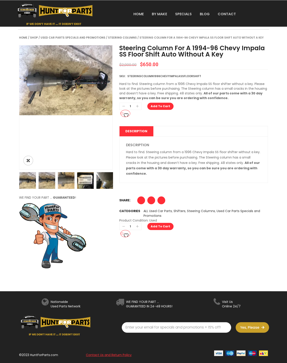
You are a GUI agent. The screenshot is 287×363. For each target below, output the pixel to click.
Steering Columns (122, 37)
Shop (34, 37)
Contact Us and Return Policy (109, 355)
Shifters (179, 211)
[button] (141, 201)
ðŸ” (28, 160)
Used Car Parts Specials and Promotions (73, 37)
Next (119, 180)
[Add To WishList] (125, 113)
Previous (12, 180)
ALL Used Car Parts (158, 211)
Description (136, 131)
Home (23, 37)
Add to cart (160, 106)
